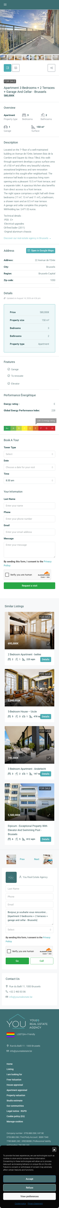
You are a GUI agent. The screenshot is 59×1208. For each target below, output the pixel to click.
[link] (29, 630)
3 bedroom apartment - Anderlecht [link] (27, 768)
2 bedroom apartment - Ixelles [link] (24, 654)
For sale (9, 81)
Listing (10, 1069)
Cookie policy (20, 1203)
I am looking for (14, 1074)
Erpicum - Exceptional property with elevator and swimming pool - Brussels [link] (27, 830)
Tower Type (10, 447)
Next (36, 859)
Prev (22, 859)
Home (10, 1064)
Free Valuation (14, 1079)
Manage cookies (15, 1121)
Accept (29, 1179)
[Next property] (47, 859)
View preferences (29, 1196)
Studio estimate (14, 1100)
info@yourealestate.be (20, 997)
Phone (7, 512)
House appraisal (15, 1085)
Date (6, 460)
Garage (15, 369)
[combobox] (29, 454)
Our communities (15, 1106)
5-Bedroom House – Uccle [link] (22, 711)
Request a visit (29, 585)
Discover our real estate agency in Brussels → (27, 238)
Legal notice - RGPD (17, 1111)
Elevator (15, 383)
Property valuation (16, 1095)
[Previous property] (11, 859)
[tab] (7, 68)
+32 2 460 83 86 (17, 991)
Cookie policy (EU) (16, 1116)
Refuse (29, 1187)
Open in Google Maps (42, 250)
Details (45, 659)
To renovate (17, 375)
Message (9, 538)
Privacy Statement (35, 1203)
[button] (54, 1149)
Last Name (9, 499)
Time (6, 473)
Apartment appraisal (17, 1090)
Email (7, 525)
